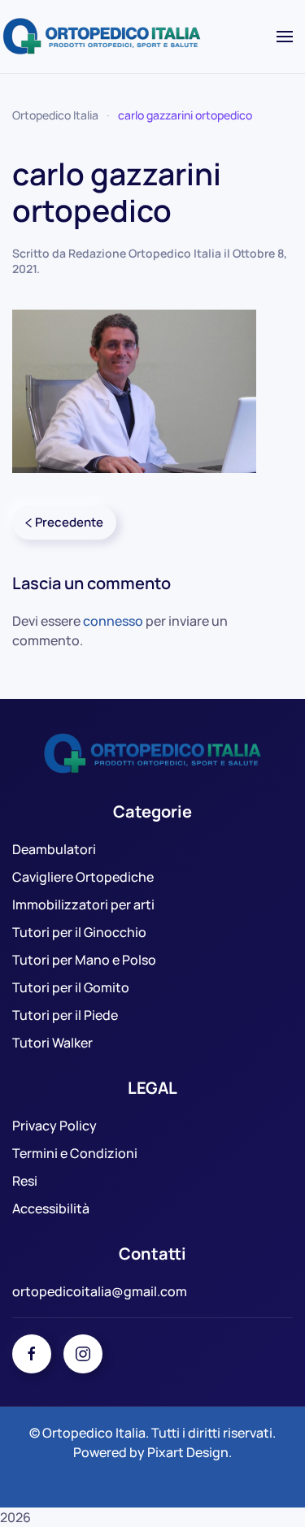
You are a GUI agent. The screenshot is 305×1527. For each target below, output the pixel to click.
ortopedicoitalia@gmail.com (99, 1291)
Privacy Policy (54, 1125)
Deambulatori (54, 849)
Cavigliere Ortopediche (83, 877)
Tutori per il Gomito (70, 987)
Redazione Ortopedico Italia (144, 253)
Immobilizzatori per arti (83, 904)
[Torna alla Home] (104, 36)
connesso (113, 621)
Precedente (69, 522)
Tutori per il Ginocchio (79, 932)
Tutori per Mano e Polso (84, 960)
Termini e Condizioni (74, 1153)
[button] (285, 36)
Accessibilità (50, 1208)
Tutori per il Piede (65, 1015)
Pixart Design (188, 1452)
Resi (24, 1181)
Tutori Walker (52, 1043)
